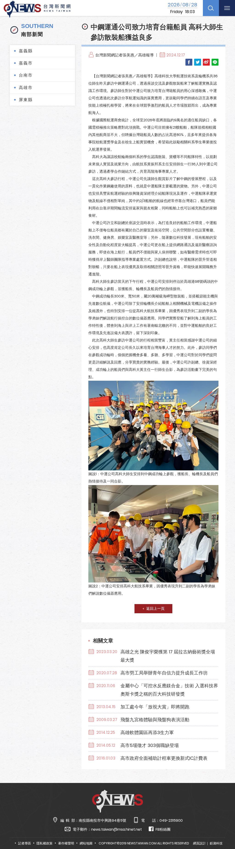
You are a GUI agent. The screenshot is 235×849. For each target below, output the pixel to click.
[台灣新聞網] (37, 8)
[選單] (227, 8)
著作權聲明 (66, 843)
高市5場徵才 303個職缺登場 (149, 745)
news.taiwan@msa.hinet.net (116, 829)
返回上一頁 (155, 608)
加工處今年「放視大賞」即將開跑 (154, 707)
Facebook (188, 62)
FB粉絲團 (163, 829)
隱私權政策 (44, 843)
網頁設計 (199, 843)
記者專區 (24, 843)
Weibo (206, 62)
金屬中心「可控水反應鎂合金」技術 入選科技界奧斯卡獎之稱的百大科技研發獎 (169, 690)
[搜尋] (211, 8)
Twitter (197, 62)
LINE (215, 62)
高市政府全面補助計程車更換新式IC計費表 (163, 758)
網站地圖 (86, 843)
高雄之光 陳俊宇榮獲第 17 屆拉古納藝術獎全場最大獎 (167, 656)
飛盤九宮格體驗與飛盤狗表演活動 (154, 719)
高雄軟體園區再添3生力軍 (147, 732)
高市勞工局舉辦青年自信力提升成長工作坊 (164, 673)
